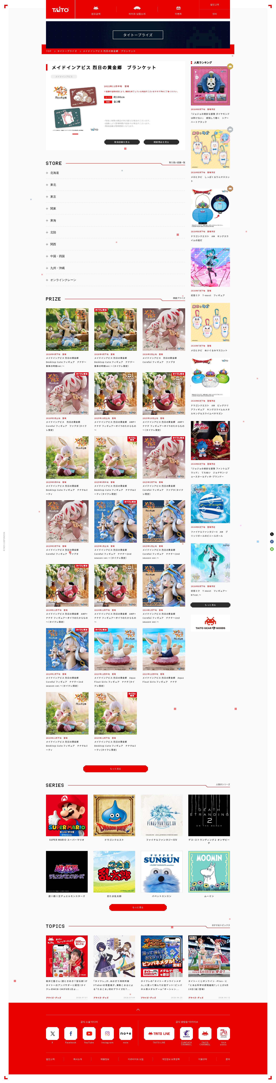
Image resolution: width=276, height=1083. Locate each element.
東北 (53, 184)
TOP (48, 51)
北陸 (53, 232)
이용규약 (202, 1059)
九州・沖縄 (57, 268)
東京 (53, 196)
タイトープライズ (67, 51)
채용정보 (105, 1059)
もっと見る (115, 768)
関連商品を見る (161, 142)
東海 (53, 220)
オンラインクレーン (63, 280)
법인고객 (214, 4)
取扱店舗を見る (122, 142)
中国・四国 (57, 256)
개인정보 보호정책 (171, 1059)
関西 (53, 244)
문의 (228, 1059)
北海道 (54, 172)
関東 (53, 208)
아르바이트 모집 (135, 1059)
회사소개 (77, 1059)
